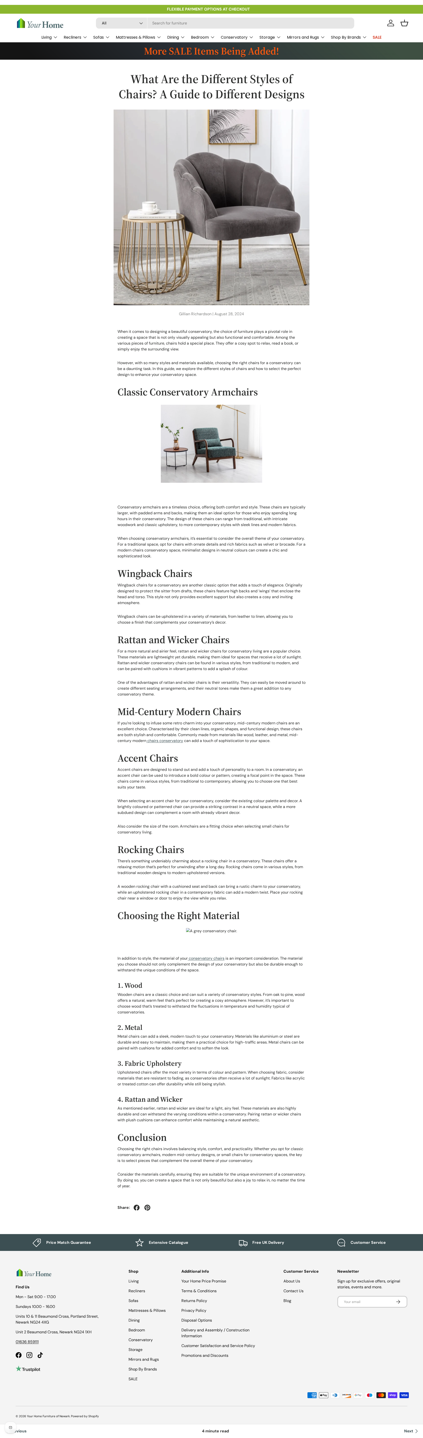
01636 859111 (27, 1341)
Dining (173, 37)
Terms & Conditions (199, 1290)
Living (46, 37)
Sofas (98, 37)
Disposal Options (196, 1320)
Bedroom (200, 37)
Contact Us (293, 1290)
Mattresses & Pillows (135, 37)
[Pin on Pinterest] (147, 1207)
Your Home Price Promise (203, 1281)
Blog (287, 1300)
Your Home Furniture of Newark (48, 1416)
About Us (291, 1281)
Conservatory (234, 37)
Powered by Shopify (85, 1416)
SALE (377, 37)
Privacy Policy (193, 1310)
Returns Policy (194, 1300)
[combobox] (225, 23)
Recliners (72, 37)
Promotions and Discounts (204, 1355)
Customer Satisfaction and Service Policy (218, 1345)
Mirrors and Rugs (303, 37)
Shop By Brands (346, 37)
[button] (404, 23)
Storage (267, 37)
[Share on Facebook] (136, 1207)
